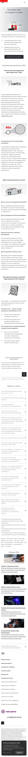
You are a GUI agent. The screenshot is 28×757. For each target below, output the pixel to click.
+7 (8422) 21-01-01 (14, 717)
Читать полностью (7, 752)
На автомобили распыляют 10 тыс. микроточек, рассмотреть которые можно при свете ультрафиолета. (13, 611)
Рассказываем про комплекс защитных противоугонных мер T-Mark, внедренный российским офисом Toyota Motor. (13, 634)
